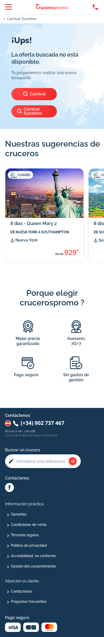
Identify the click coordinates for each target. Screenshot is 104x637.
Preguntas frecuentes (28, 601)
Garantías (19, 514)
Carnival (38, 94)
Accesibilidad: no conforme (33, 556)
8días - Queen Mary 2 (33, 223)
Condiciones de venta (29, 525)
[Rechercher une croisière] (73, 461)
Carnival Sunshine (21, 19)
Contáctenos (21, 591)
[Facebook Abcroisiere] (9, 488)
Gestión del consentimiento (33, 566)
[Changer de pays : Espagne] (8, 423)
